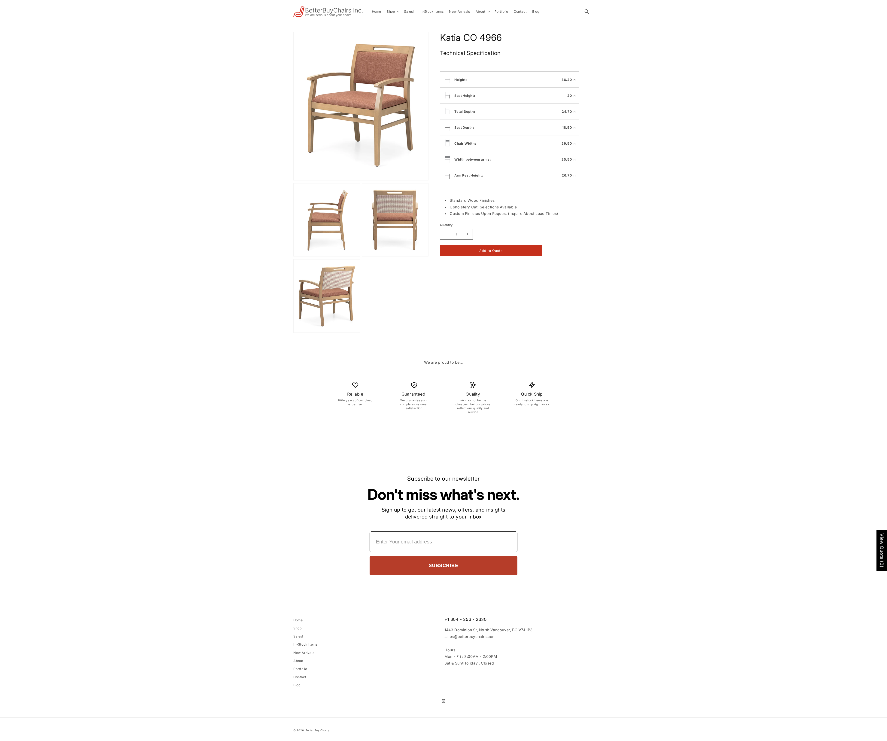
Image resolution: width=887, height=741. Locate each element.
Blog (297, 685)
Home (298, 620)
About (298, 661)
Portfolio (300, 669)
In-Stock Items (305, 644)
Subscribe (444, 565)
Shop (297, 628)
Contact (299, 677)
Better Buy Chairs (317, 730)
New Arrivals (303, 653)
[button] (392, 11)
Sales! (298, 636)
